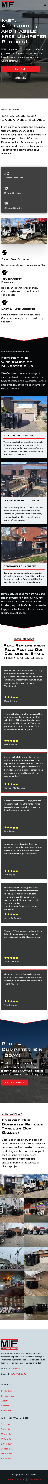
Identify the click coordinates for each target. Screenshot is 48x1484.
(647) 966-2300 (18, 1374)
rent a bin (20, 68)
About (4, 1400)
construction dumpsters (21, 500)
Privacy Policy (34, 1479)
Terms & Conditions (16, 1479)
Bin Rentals (6, 1391)
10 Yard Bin (6, 1434)
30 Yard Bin (6, 1453)
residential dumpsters (20, 435)
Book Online (7, 1410)
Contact (5, 1405)
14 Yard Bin (6, 1439)
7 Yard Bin (5, 1429)
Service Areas (7, 1396)
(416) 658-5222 (15, 1368)
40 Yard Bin (6, 1458)
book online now (14, 1082)
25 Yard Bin (6, 1448)
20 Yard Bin (6, 1443)
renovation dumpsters (19, 566)
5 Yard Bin (5, 1424)
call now (20, 78)
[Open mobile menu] (45, 5)
